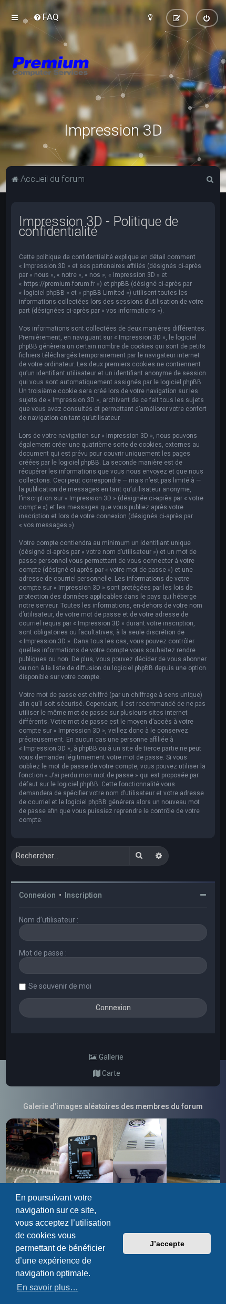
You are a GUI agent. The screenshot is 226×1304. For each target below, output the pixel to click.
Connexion (37, 895)
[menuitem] (45, 17)
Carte (110, 1073)
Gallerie (110, 1057)
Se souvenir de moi (59, 986)
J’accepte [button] (167, 1243)
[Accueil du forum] (113, 79)
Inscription (83, 895)
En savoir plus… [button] (47, 1287)
